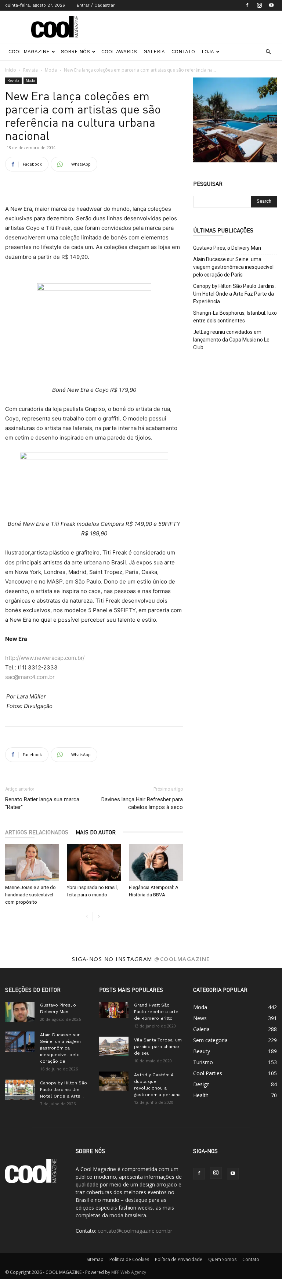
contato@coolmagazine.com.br (135, 1230)
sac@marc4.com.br (30, 676)
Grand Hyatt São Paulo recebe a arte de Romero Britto (156, 1011)
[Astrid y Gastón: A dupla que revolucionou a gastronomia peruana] (114, 1081)
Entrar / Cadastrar (96, 5)
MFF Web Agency (128, 1272)
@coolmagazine (182, 958)
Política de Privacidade (178, 1259)
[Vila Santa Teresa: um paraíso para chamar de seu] (114, 1046)
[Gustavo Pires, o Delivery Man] (20, 1012)
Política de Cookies (129, 1259)
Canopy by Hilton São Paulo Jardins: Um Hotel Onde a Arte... (63, 1089)
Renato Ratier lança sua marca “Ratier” (42, 803)
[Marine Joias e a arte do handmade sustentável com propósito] (32, 862)
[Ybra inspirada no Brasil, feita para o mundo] (94, 862)
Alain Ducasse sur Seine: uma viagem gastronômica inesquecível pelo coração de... (60, 1048)
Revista (30, 70)
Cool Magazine (29, 51)
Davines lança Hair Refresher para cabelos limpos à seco (142, 803)
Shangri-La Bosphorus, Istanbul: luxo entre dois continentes (235, 317)
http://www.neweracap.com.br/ (44, 657)
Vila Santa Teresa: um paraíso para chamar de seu (158, 1046)
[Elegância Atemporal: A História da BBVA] (156, 862)
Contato (183, 51)
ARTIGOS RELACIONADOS (36, 832)
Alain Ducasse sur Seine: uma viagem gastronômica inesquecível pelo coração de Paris (233, 267)
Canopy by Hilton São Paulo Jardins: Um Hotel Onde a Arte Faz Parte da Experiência (234, 293)
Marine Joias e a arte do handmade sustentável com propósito (30, 895)
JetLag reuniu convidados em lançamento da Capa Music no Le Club (231, 339)
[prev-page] (86, 916)
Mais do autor (96, 832)
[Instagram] (259, 5)
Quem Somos (222, 1259)
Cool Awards (119, 51)
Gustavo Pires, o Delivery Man (227, 248)
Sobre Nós (75, 51)
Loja (208, 51)
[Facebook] (247, 5)
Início (10, 70)
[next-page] (98, 916)
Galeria (154, 51)
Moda (51, 70)
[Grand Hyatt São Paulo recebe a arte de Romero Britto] (114, 1010)
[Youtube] (271, 5)
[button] (268, 51)
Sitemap (95, 1259)
